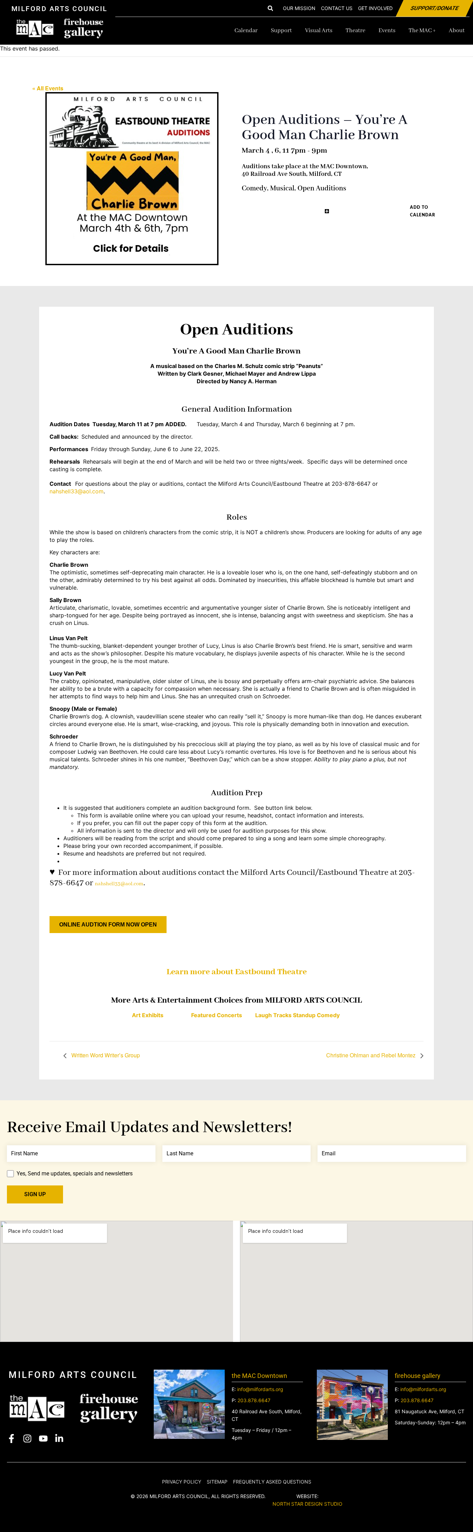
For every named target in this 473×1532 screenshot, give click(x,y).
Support (281, 30)
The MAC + (422, 30)
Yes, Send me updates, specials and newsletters (75, 1173)
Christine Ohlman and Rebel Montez (371, 1055)
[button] (270, 8)
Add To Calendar (422, 211)
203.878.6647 (254, 1400)
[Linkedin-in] (59, 1438)
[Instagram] (27, 1438)
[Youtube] (43, 1438)
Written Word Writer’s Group (105, 1055)
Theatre (355, 30)
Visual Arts (318, 30)
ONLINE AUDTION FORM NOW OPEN (108, 925)
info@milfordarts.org (260, 1389)
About (457, 30)
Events (386, 30)
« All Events (47, 88)
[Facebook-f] (11, 1438)
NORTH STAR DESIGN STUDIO (307, 1504)
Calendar (246, 30)
